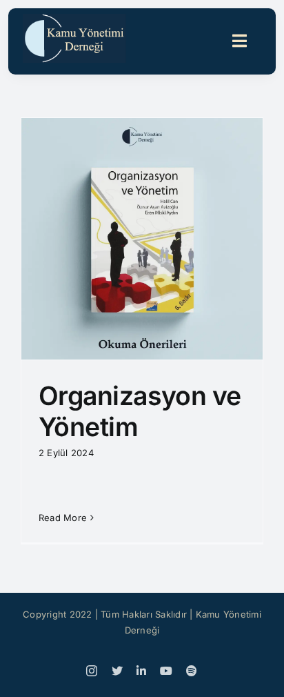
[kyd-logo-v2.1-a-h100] (74, 19)
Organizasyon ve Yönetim (140, 411)
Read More (63, 517)
